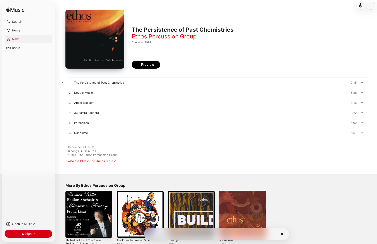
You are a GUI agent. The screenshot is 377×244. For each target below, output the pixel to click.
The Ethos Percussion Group (136, 192)
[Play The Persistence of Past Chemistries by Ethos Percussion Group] (69, 83)
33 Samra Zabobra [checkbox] (86, 112)
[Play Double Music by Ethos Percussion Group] (69, 93)
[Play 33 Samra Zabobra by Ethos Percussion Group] (69, 113)
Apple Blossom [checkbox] (84, 102)
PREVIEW (352, 82)
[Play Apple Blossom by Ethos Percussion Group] (69, 103)
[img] (15, 9)
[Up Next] (276, 234)
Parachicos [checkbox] (81, 123)
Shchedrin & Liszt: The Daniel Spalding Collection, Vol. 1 (85, 194)
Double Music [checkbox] (83, 92)
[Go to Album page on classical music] (360, 6)
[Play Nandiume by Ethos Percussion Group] (69, 133)
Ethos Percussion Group (164, 36)
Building (173, 192)
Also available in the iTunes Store (90, 161)
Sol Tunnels (227, 192)
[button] (28, 21)
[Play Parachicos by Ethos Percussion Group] (69, 123)
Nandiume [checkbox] (81, 133)
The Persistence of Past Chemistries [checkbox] (99, 82)
